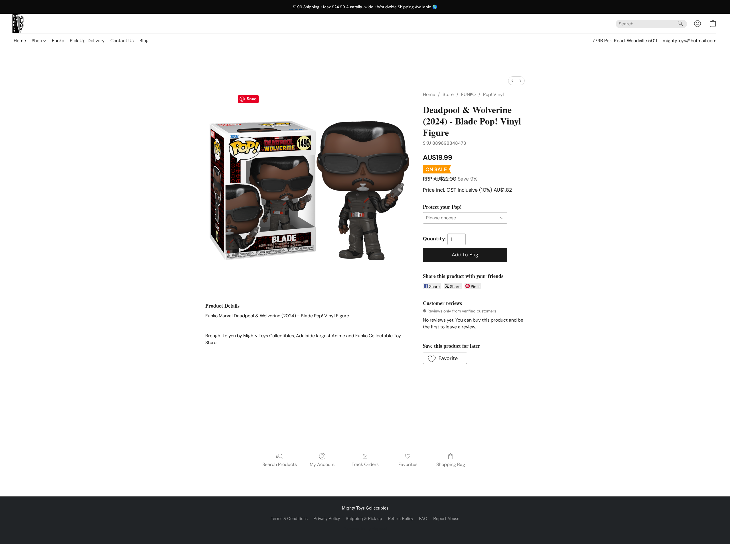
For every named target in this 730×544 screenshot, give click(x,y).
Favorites (407, 464)
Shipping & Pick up (364, 518)
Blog (144, 41)
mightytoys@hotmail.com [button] (689, 41)
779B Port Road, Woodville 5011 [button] (624, 41)
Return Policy (400, 518)
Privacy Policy (326, 518)
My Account (322, 464)
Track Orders (365, 464)
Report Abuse (446, 518)
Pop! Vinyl (493, 94)
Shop (37, 41)
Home (20, 41)
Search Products (279, 464)
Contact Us (122, 41)
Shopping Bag (450, 464)
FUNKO (468, 94)
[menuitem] (512, 81)
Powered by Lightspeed (365, 528)
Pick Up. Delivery (87, 41)
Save (252, 99)
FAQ (423, 518)
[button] (18, 24)
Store (448, 94)
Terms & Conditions (289, 518)
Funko (58, 41)
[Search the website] (680, 23)
